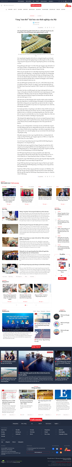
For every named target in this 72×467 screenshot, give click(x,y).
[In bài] (18, 27)
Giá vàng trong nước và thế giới (44, 401)
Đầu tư (15, 9)
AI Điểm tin (62, 311)
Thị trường (38, 9)
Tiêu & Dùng (28, 1)
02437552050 (30, 449)
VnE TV (37, 1)
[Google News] (70, 1)
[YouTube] (66, 1)
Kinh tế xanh (32, 9)
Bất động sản (52, 9)
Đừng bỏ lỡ (5, 281)
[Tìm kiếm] (4, 5)
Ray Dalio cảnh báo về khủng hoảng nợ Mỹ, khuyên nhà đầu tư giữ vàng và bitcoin (63, 199)
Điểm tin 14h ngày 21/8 (65, 316)
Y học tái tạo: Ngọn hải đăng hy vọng (42, 340)
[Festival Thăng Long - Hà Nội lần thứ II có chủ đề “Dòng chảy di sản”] (63, 355)
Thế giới (58, 9)
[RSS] (61, 452)
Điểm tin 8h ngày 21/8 (65, 331)
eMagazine (48, 311)
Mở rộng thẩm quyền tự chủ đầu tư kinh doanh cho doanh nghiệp (34, 374)
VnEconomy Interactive (62, 400)
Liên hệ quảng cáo (38, 452)
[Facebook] (59, 1)
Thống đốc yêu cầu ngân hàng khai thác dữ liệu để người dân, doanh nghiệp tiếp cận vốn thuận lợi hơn (34, 252)
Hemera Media (19, 461)
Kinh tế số (25, 9)
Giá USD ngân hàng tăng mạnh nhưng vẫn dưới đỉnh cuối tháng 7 (34, 265)
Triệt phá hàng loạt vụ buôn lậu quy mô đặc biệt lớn (8, 362)
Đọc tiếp (4, 209)
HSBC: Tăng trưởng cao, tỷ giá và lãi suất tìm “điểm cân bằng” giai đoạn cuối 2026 (34, 238)
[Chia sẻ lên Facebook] (45, 27)
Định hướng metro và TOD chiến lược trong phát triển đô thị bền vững (8, 402)
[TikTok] (68, 1)
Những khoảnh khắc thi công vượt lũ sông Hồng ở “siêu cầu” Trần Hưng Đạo (8, 380)
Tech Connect (44, 1)
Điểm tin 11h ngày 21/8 (65, 323)
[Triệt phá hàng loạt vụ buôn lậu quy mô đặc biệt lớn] (9, 355)
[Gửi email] (49, 27)
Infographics (43, 311)
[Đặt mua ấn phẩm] (68, 5)
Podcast (38, 311)
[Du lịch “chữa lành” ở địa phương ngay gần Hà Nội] (63, 372)
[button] (36, 305)
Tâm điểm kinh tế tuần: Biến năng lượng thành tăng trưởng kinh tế (42, 325)
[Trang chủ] (6, 9)
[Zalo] (63, 1)
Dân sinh (63, 9)
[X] (61, 1)
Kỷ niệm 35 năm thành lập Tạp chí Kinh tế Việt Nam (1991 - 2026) (26, 402)
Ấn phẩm (62, 254)
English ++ (51, 1)
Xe (33, 1)
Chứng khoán (21, 1)
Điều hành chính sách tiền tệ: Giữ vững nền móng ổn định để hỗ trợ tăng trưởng (25, 296)
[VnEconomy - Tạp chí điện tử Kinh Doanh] (36, 419)
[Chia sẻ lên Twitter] (47, 27)
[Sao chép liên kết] (52, 27)
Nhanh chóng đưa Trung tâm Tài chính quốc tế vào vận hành (33, 224)
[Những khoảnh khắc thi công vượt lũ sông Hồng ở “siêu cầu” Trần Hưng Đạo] (9, 372)
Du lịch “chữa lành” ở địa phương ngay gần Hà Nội (62, 379)
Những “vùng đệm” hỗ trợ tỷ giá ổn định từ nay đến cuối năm (34, 211)
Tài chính (20, 9)
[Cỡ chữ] (20, 27)
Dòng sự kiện (36, 388)
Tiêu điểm (10, 9)
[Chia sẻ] (54, 27)
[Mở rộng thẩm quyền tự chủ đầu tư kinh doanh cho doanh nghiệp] (36, 361)
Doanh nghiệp (45, 9)
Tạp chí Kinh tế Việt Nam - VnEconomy (63, 462)
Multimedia (5, 311)
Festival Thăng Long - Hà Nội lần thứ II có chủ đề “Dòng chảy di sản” (63, 363)
